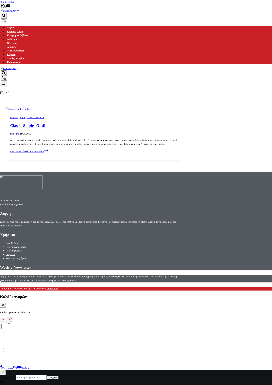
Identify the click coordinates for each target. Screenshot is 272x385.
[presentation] (94, 109)
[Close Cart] (3, 305)
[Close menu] (1, 326)
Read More (27, 151)
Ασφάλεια (10, 254)
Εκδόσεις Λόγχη (15, 31)
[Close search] (3, 372)
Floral (23, 117)
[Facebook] (2, 7)
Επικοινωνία (13, 62)
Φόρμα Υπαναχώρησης (17, 258)
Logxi (16, 133)
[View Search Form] (4, 15)
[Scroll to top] (3, 320)
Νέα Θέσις (12, 43)
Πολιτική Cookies (15, 250)
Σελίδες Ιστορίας (15, 58)
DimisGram (52, 288)
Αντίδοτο (12, 47)
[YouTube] (8, 7)
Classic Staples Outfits (29, 125)
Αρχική (11, 27)
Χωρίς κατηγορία (35, 117)
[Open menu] (4, 84)
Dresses (14, 117)
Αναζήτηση (52, 378)
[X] (4, 7)
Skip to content (7, 2)
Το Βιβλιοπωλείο (15, 50)
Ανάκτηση (12, 39)
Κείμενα (11, 54)
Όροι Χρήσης (12, 243)
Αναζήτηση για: (7, 377)
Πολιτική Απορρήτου (16, 247)
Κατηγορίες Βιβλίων (17, 35)
